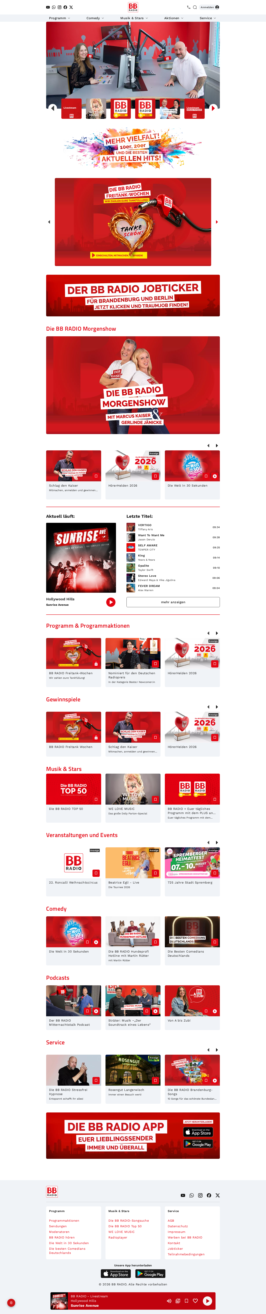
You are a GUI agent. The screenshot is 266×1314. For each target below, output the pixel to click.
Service (206, 18)
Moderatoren (59, 1232)
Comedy (93, 18)
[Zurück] (49, 222)
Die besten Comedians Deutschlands (67, 1251)
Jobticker (175, 1248)
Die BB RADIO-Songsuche (128, 1220)
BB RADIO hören (62, 1237)
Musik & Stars (132, 18)
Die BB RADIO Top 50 (125, 1226)
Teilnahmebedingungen (186, 1254)
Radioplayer (117, 1237)
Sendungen (58, 1226)
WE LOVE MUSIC (121, 1232)
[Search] (195, 7)
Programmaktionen (64, 1220)
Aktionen (171, 18)
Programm (57, 18)
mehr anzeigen (173, 602)
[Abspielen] (207, 1301)
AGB (171, 1220)
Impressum (176, 1232)
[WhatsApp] (54, 7)
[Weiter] (217, 222)
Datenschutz (178, 1226)
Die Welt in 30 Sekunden (69, 1243)
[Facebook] (65, 7)
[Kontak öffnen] (189, 7)
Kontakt (174, 1243)
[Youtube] (48, 7)
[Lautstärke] (169, 1301)
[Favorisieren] (186, 1301)
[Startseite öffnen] (133, 7)
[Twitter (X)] (71, 7)
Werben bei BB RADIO (185, 1237)
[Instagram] (59, 7)
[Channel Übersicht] (178, 1301)
